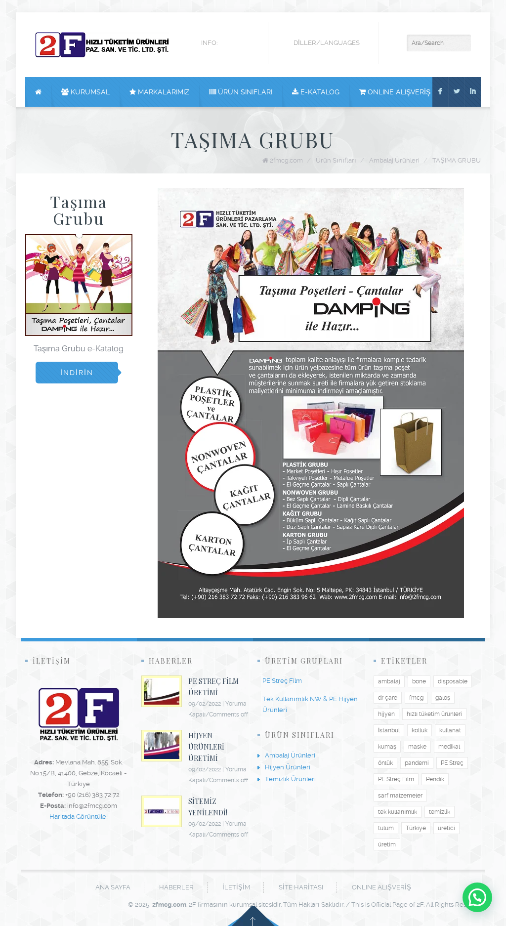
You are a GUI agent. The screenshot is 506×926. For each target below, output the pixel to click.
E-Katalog (318, 92)
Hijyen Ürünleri (287, 767)
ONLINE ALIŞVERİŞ (398, 92)
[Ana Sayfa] (38, 92)
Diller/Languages (327, 42)
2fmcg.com (286, 160)
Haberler (176, 887)
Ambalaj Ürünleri (394, 160)
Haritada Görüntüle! (78, 816)
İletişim (236, 887)
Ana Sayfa (112, 887)
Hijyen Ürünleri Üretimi (206, 747)
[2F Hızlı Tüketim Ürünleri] (102, 44)
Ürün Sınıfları (244, 92)
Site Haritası (301, 887)
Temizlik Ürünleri (290, 779)
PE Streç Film (282, 680)
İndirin (76, 373)
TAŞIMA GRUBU (456, 160)
